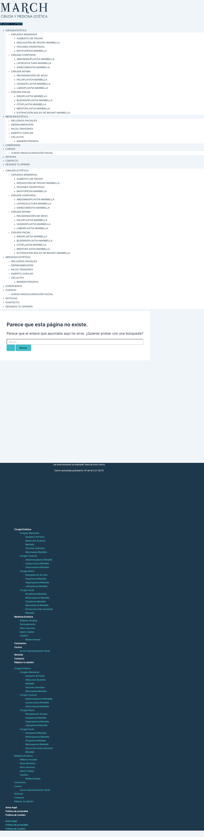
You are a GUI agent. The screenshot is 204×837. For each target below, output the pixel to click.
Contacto (12, 161)
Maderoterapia (27, 141)
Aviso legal (11, 807)
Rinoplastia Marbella (32, 96)
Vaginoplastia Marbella (33, 83)
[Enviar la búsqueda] (11, 348)
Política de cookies (16, 815)
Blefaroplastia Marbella (34, 100)
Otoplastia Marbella (31, 104)
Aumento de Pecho (30, 38)
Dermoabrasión (22, 124)
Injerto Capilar (22, 133)
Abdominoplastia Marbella (35, 59)
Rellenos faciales (24, 120)
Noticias (11, 157)
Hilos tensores (22, 128)
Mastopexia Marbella (32, 50)
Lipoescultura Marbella (34, 63)
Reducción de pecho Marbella (38, 42)
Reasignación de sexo (32, 75)
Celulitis (17, 137)
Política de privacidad (17, 811)
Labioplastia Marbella (32, 88)
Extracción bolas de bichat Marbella (43, 112)
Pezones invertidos (31, 46)
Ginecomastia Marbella (33, 67)
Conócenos (13, 145)
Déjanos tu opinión (18, 164)
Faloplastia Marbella (32, 79)
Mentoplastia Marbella (33, 108)
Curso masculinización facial (32, 153)
